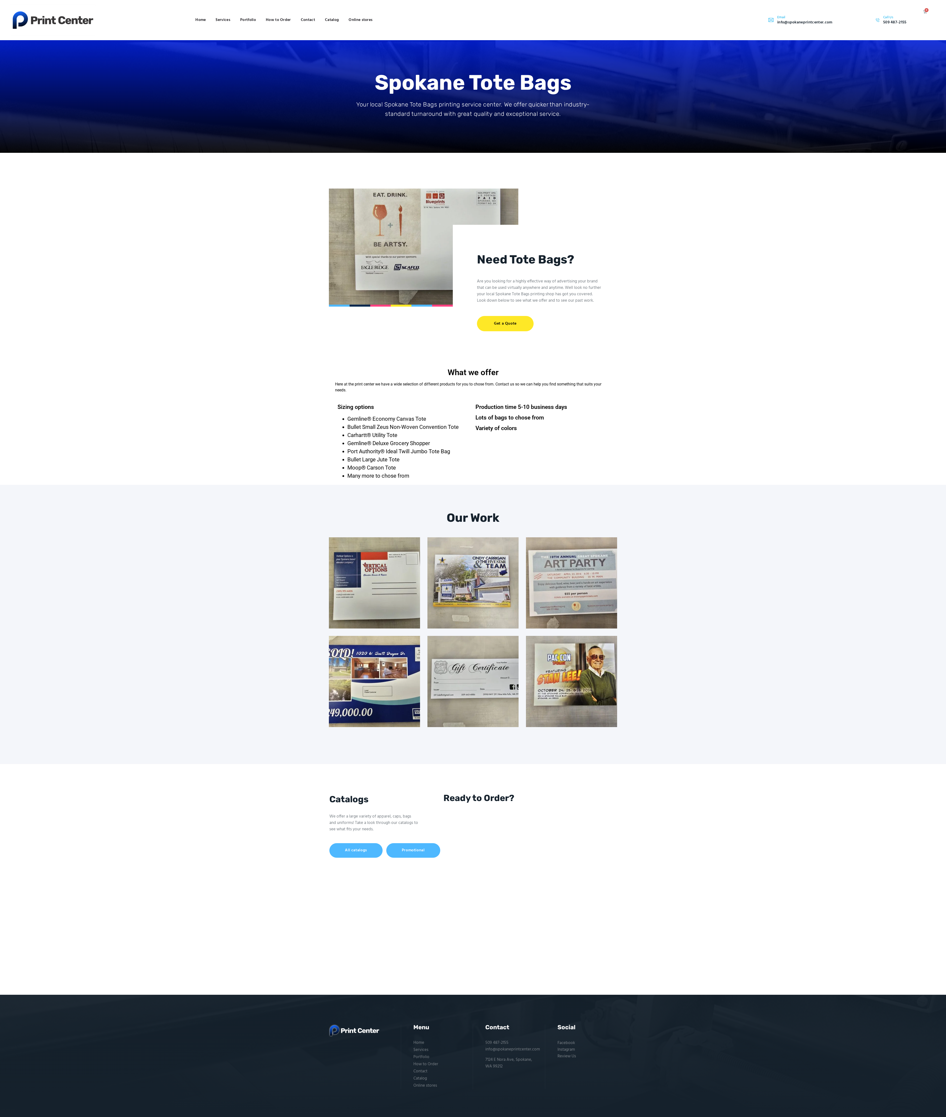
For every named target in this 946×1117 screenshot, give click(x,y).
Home (200, 20)
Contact (308, 20)
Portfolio (248, 20)
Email (781, 17)
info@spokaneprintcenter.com (512, 1049)
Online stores (360, 20)
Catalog (332, 20)
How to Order (278, 20)
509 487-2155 (496, 1042)
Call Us (888, 17)
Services (223, 20)
